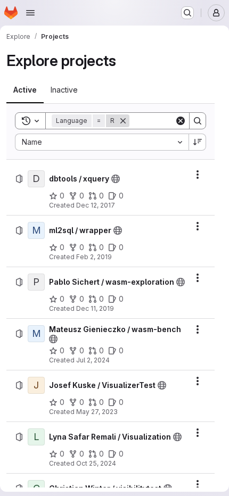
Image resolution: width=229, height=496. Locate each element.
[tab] (25, 90)
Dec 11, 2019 (95, 308)
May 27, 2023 (97, 412)
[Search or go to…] (187, 12)
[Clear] (180, 120)
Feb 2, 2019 (94, 257)
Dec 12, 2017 (95, 205)
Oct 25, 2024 (96, 463)
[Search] (197, 120)
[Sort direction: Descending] (197, 142)
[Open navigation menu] (30, 12)
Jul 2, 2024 (93, 360)
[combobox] (102, 142)
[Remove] (123, 120)
